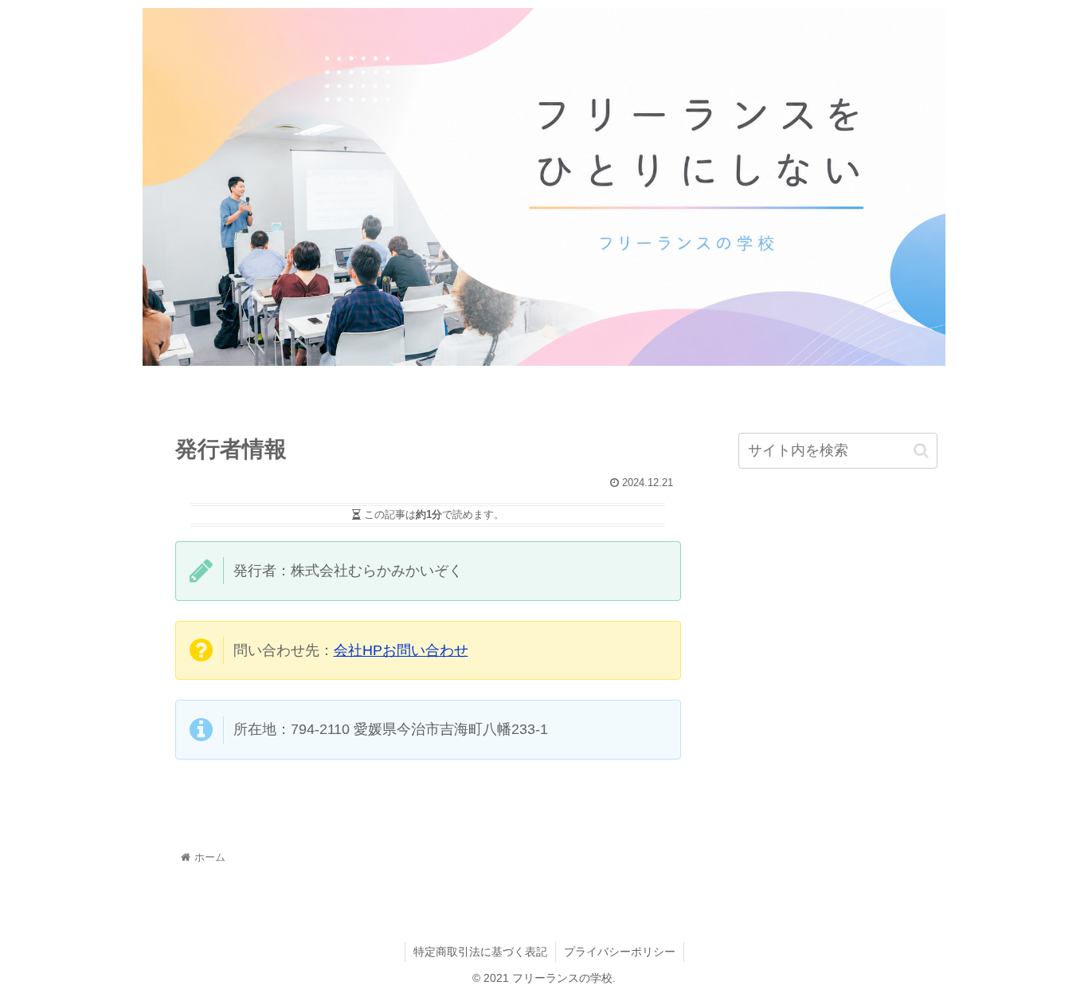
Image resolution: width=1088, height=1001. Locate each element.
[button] (921, 451)
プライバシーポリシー (619, 951)
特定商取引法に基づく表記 (480, 951)
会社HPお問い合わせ (401, 650)
